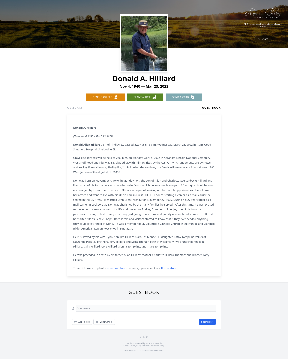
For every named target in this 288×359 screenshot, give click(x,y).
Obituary (74, 107)
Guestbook (211, 107)
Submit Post (207, 321)
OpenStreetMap (147, 350)
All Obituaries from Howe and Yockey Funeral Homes (263, 25)
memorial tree (116, 268)
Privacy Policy (135, 345)
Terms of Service (152, 345)
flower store (168, 268)
